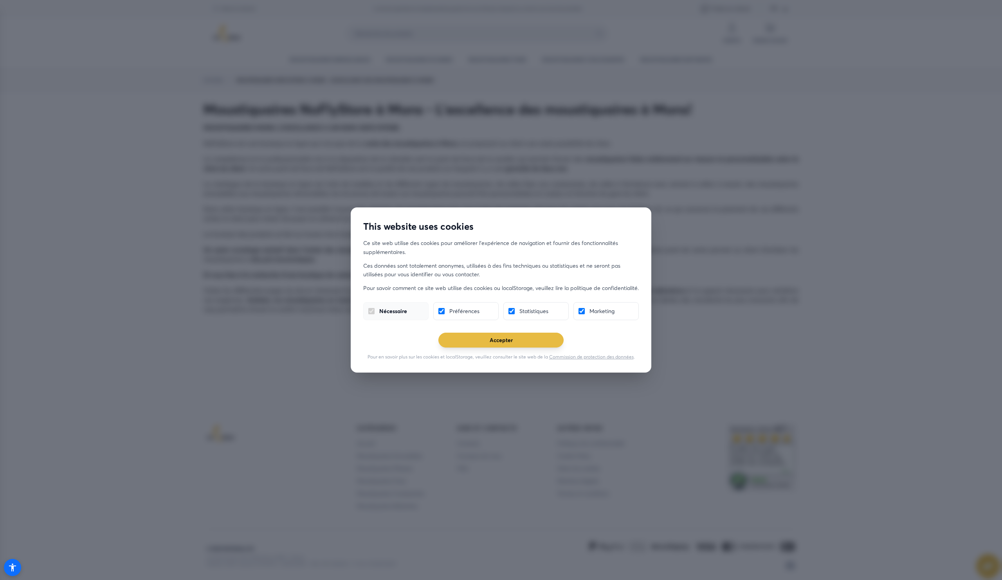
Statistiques (533, 311)
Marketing (602, 311)
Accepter (501, 340)
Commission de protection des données (591, 357)
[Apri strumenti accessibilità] (12, 567)
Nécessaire (393, 311)
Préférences (464, 311)
